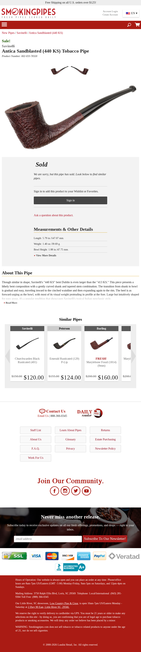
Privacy (70, 448)
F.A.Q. (36, 448)
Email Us (43, 415)
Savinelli (22, 32)
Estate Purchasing (105, 439)
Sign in (70, 200)
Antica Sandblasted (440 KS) (46, 32)
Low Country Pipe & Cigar (64, 603)
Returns (105, 430)
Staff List (35, 430)
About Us (35, 439)
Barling (101, 328)
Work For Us (35, 457)
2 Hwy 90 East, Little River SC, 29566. (48, 607)
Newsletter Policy (105, 448)
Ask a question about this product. (53, 215)
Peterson (64, 328)
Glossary (70, 439)
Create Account (110, 14)
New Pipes (8, 32)
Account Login (110, 11)
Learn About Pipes (70, 430)
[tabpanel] (27, 353)
